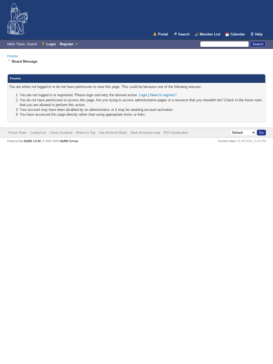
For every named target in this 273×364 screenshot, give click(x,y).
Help (259, 34)
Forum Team (18, 133)
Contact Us (38, 133)
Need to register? (163, 95)
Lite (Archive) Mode (113, 133)
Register (66, 44)
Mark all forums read (145, 133)
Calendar (237, 34)
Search (184, 34)
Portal (163, 34)
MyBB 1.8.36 (32, 141)
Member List (210, 34)
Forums (12, 56)
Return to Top (85, 133)
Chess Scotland (61, 133)
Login (51, 44)
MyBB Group (69, 141)
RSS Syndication (176, 133)
